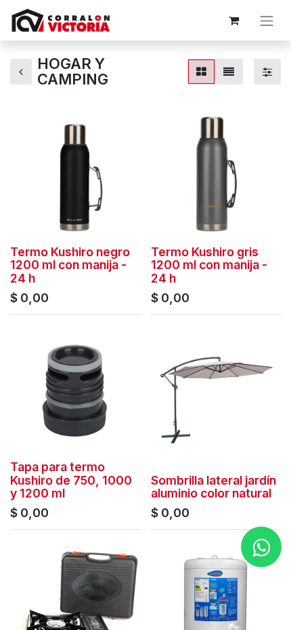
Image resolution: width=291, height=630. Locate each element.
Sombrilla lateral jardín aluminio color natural (213, 486)
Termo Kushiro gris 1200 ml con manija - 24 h (209, 265)
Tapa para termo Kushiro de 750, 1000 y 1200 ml (71, 480)
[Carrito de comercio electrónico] (233, 20)
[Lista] (229, 71)
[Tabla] (201, 71)
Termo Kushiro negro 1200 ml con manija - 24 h (70, 265)
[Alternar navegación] (266, 20)
